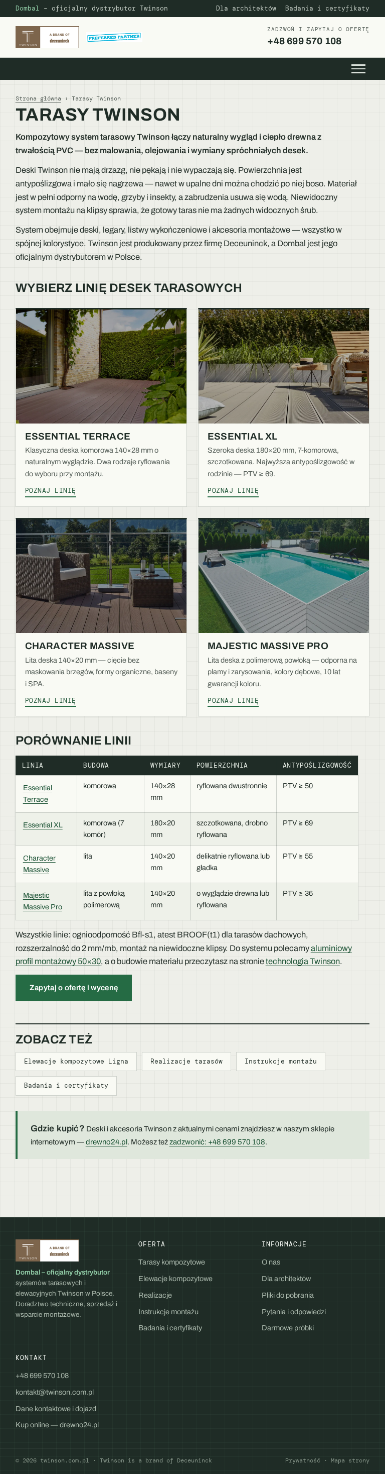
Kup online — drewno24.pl (57, 1425)
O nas (271, 1262)
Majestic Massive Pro (268, 646)
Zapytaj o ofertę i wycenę (74, 988)
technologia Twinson (303, 961)
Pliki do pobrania (288, 1295)
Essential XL (242, 436)
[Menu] (358, 69)
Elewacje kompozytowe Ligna (76, 1062)
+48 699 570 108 (318, 36)
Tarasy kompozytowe (171, 1262)
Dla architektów (246, 9)
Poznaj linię (50, 491)
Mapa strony (350, 1460)
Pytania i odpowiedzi (294, 1312)
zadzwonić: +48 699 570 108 (217, 1142)
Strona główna (38, 98)
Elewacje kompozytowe (175, 1279)
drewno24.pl (106, 1142)
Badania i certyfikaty (327, 9)
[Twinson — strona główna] (79, 37)
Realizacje (155, 1295)
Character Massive (79, 646)
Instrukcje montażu (281, 1062)
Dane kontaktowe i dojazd (56, 1409)
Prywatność (302, 1460)
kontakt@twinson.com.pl (55, 1392)
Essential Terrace (77, 436)
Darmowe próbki (288, 1328)
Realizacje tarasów (186, 1062)
